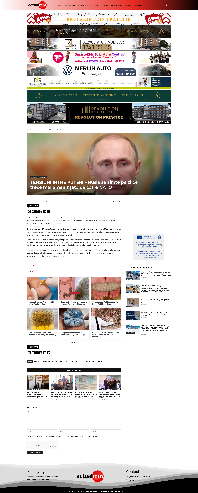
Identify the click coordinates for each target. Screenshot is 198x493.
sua (93, 361)
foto (33, 271)
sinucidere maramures (39, 130)
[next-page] (131, 338)
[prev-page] (127, 338)
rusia (72, 361)
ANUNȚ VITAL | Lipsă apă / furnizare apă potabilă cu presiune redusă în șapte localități (154, 314)
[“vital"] (148, 247)
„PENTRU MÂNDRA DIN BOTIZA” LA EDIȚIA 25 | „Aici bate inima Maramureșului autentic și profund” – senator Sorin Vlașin (156, 273)
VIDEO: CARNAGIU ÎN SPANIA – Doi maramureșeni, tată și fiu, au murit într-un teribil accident (61, 395)
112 (53, 389)
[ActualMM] (29, 202)
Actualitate (130, 292)
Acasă (29, 130)
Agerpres (94, 245)
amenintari (46, 361)
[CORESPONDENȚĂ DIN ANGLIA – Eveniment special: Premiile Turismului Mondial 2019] (110, 382)
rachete (66, 361)
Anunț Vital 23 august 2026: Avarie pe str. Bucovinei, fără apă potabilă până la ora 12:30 (155, 301)
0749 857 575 (135, 480)
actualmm (37, 361)
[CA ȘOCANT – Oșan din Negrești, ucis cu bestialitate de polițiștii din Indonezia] (86, 382)
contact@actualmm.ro (140, 476)
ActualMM (40, 202)
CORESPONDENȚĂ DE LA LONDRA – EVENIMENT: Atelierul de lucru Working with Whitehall (37, 395)
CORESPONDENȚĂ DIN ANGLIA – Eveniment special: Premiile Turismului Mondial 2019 (110, 395)
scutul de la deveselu (83, 361)
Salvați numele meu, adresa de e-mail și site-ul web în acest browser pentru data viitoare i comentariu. (64, 436)
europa (54, 361)
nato (60, 361)
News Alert (130, 279)
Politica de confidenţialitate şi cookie (114, 491)
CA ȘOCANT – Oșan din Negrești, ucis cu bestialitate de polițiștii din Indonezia (86, 394)
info (33, 266)
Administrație (130, 332)
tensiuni (99, 361)
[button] (167, 5)
